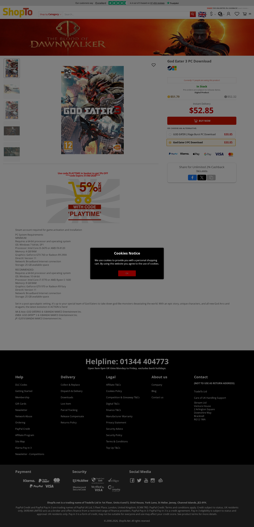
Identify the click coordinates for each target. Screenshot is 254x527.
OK (127, 273)
